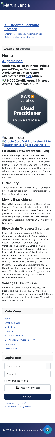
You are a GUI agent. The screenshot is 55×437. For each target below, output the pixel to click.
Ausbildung (10, 327)
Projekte (8, 331)
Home (7, 318)
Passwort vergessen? (15, 403)
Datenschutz (10, 348)
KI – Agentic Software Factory (19, 339)
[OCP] (26, 141)
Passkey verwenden (30, 387)
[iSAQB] (13, 145)
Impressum (9, 344)
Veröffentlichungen (13, 335)
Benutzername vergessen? (17, 406)
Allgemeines (12, 61)
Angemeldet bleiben (18, 380)
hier (29, 76)
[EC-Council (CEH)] (37, 145)
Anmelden (28, 396)
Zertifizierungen (12, 323)
